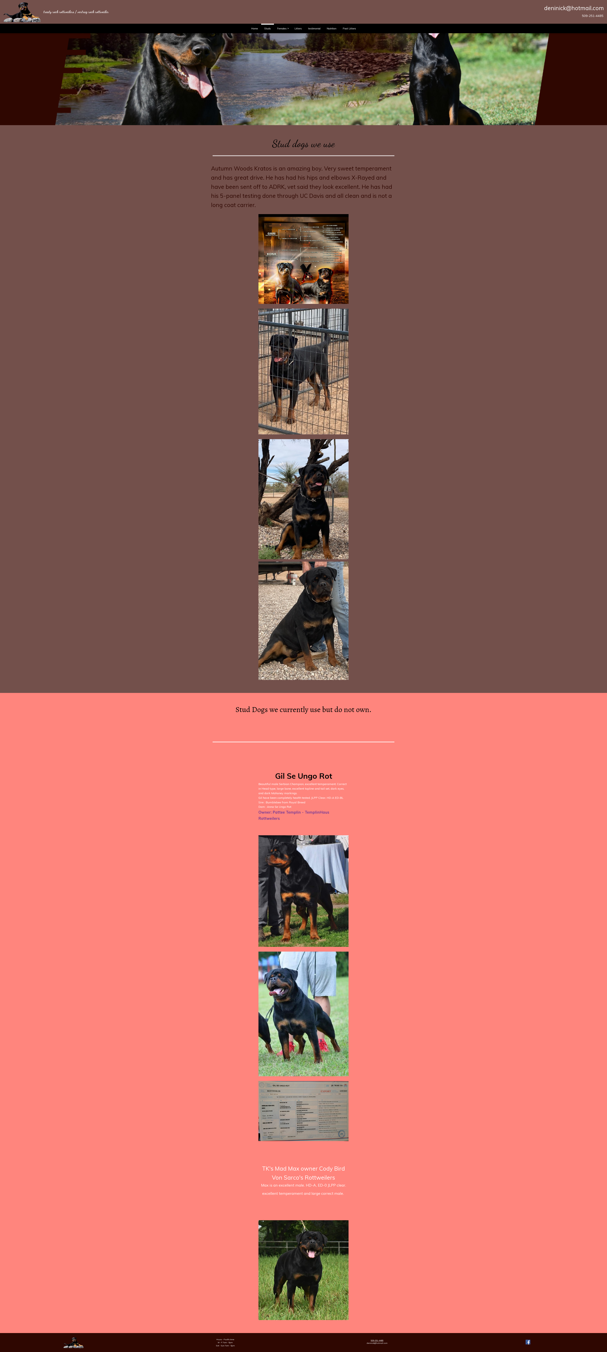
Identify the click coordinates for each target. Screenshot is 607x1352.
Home (254, 28)
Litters (298, 28)
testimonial (314, 28)
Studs (267, 28)
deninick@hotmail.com (574, 8)
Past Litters (349, 28)
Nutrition (331, 28)
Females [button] (282, 28)
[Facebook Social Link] (528, 1342)
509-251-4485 (592, 16)
